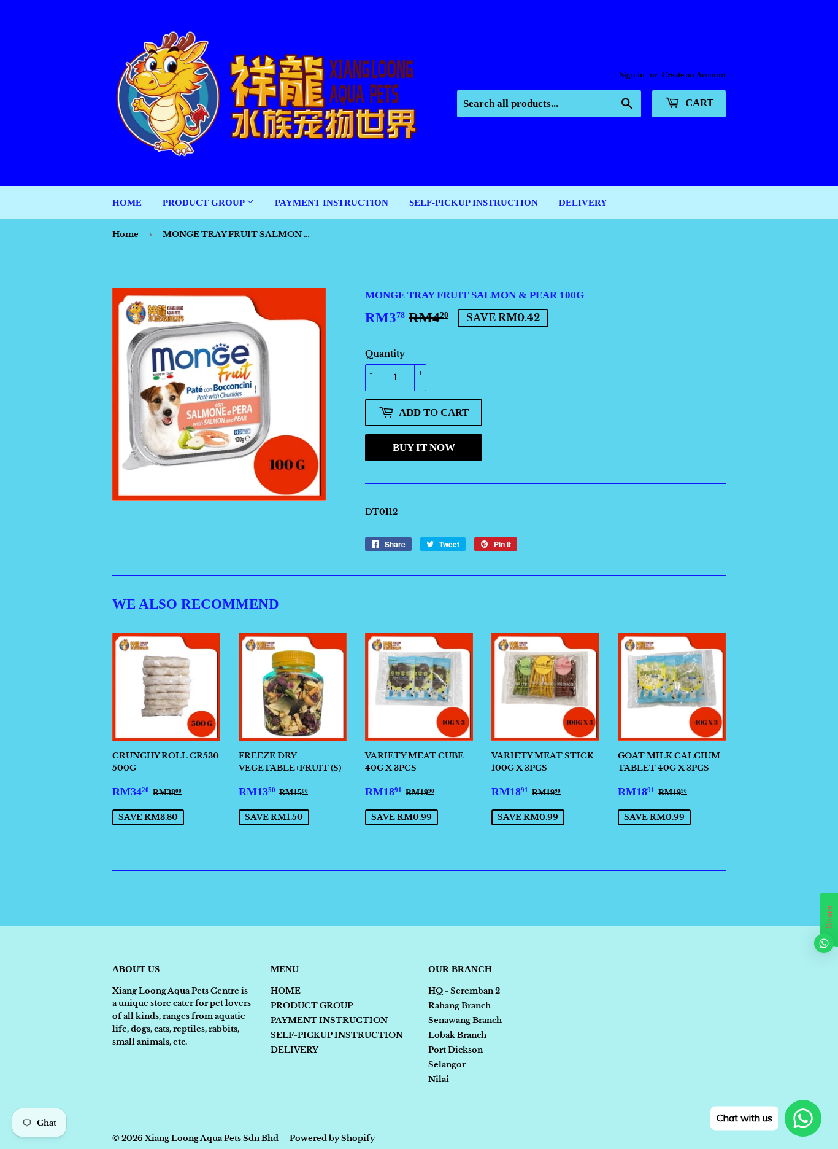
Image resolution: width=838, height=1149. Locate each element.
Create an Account (694, 75)
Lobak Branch (457, 1035)
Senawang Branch (465, 1020)
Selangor (447, 1064)
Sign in (632, 75)
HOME (127, 203)
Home (125, 234)
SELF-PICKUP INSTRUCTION (473, 203)
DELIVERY (583, 203)
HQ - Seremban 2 (464, 991)
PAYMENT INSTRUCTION (331, 203)
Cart (698, 103)
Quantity (385, 353)
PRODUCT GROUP (205, 203)
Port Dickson (455, 1050)
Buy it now (424, 447)
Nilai (438, 1079)
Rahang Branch (459, 1005)
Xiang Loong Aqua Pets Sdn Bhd (212, 1138)
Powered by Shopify (332, 1138)
